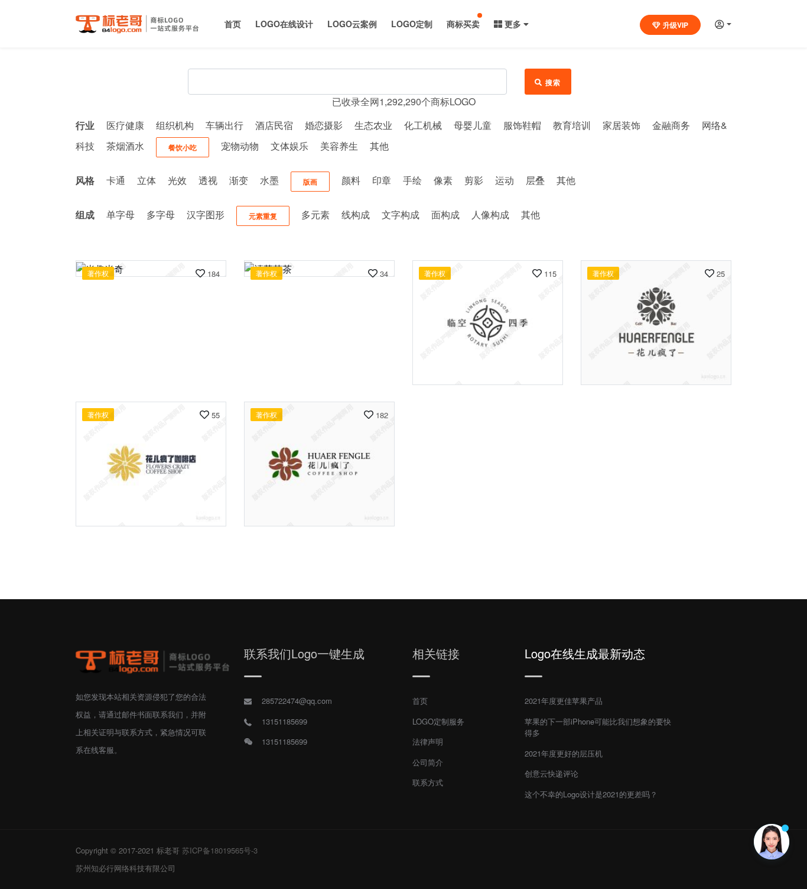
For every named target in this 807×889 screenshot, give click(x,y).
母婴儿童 (473, 125)
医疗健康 (125, 125)
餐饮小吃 (182, 147)
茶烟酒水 (125, 146)
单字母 (120, 214)
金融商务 (671, 125)
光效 (177, 180)
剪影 (473, 180)
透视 (208, 180)
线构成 (355, 214)
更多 (513, 24)
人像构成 (490, 214)
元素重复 (263, 216)
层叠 (535, 180)
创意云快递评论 (551, 773)
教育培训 (572, 125)
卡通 (115, 180)
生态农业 (373, 125)
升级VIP (675, 25)
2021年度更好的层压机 (564, 753)
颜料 (350, 180)
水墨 (269, 180)
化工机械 (423, 125)
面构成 (445, 214)
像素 (443, 180)
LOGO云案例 (352, 24)
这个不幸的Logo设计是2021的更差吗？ (591, 794)
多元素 (315, 214)
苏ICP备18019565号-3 (220, 850)
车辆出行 (224, 125)
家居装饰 (621, 125)
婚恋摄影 (324, 125)
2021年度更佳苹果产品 (564, 700)
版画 (310, 181)
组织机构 (175, 125)
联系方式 (427, 782)
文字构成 (400, 214)
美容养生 (339, 146)
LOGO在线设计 (284, 24)
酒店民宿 (274, 125)
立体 (146, 180)
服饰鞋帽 (522, 125)
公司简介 (427, 762)
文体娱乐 (289, 146)
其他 (379, 146)
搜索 (553, 82)
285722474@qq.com (297, 700)
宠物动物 (240, 146)
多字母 (161, 214)
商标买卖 (463, 24)
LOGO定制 (411, 24)
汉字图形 (205, 214)
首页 (232, 24)
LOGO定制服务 (438, 721)
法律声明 (427, 741)
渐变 (238, 180)
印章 (381, 180)
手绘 (412, 180)
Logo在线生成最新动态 (585, 653)
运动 (504, 180)
